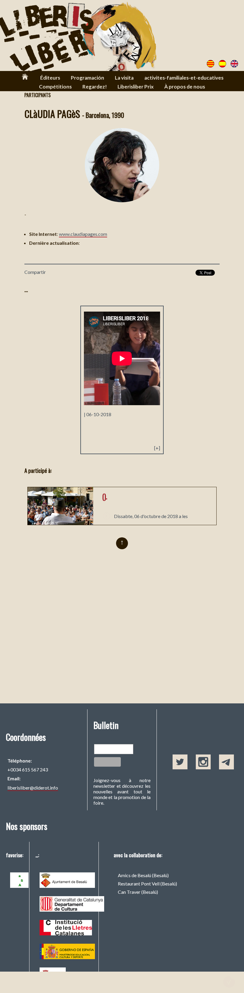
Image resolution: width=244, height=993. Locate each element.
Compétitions (55, 86)
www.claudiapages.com (83, 234)
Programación (87, 78)
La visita (124, 78)
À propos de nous (184, 86)
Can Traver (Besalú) (138, 892)
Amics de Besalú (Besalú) (143, 875)
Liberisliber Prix (136, 86)
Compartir (35, 272)
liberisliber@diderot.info (32, 787)
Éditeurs (50, 78)
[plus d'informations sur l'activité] (60, 523)
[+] (157, 448)
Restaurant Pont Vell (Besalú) (147, 883)
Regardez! (94, 86)
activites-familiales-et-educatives (183, 78)
